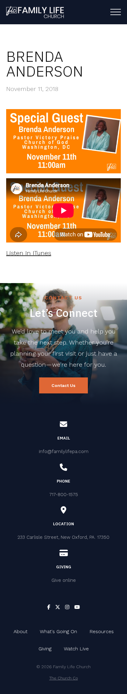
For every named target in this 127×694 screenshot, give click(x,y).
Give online (63, 580)
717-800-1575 (63, 494)
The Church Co (63, 678)
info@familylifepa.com (63, 451)
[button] (115, 12)
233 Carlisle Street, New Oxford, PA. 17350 (63, 537)
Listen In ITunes (28, 253)
